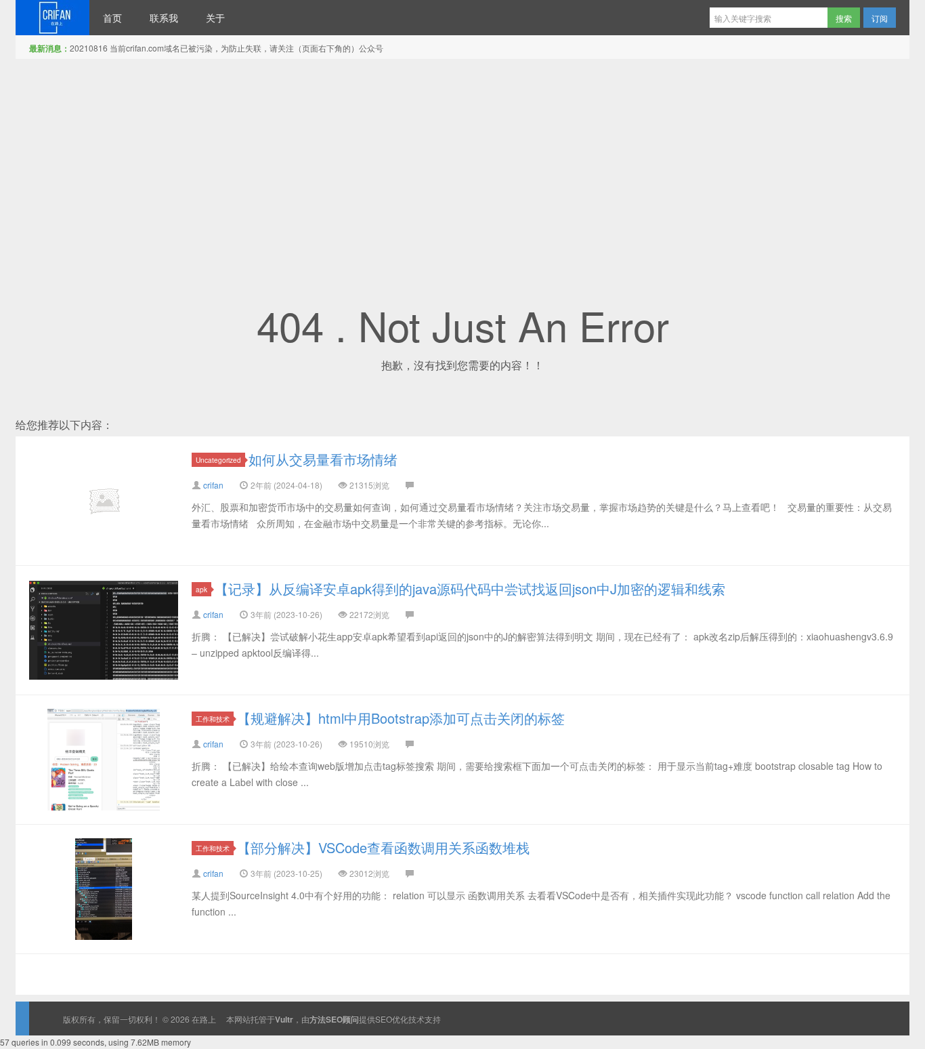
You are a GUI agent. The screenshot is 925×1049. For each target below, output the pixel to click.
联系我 (164, 17)
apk (201, 589)
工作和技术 (213, 719)
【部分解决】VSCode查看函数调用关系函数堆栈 (383, 847)
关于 (215, 17)
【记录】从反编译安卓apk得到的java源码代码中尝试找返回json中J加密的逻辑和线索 (470, 588)
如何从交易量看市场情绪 (323, 459)
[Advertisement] (462, 160)
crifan (213, 485)
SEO (383, 1019)
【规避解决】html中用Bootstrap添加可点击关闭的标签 (401, 718)
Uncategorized (218, 460)
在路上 (52, 17)
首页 (112, 17)
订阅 (880, 18)
